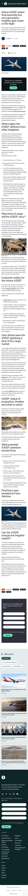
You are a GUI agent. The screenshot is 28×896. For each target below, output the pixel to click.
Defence (3, 844)
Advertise (4, 875)
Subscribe (13, 88)
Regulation (18, 836)
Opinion (3, 868)
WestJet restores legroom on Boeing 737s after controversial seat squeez (13, 738)
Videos (3, 870)
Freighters (8, 592)
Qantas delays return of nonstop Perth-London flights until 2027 (13, 690)
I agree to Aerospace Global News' (15, 632)
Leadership (4, 856)
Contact (3, 877)
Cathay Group (7, 300)
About (3, 873)
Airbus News (22, 46)
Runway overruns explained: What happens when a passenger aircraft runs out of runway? (13, 762)
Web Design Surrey (13, 893)
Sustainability (18, 840)
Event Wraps (4, 847)
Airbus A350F (16, 46)
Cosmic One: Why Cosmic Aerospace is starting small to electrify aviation (13, 714)
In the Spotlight (5, 849)
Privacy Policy (22, 632)
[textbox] (12, 627)
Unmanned (18, 845)
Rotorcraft (17, 843)
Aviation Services (6, 838)
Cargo (3, 48)
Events (3, 865)
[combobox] (14, 627)
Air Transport (8, 46)
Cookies (8, 890)
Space (17, 838)
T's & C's (20, 890)
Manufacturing (5, 858)
